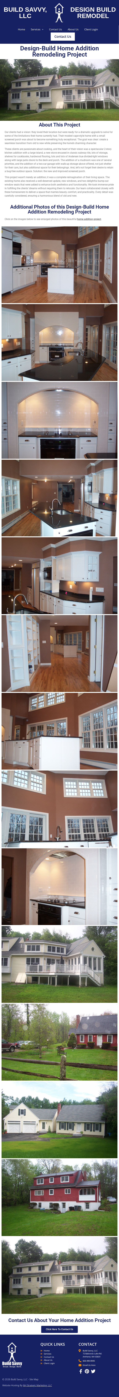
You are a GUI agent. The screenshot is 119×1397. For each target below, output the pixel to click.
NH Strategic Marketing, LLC (37, 1385)
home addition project (89, 219)
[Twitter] (93, 1371)
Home (21, 29)
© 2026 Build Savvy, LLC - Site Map (20, 1379)
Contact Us (55, 29)
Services (35, 29)
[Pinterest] (87, 1371)
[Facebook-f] (81, 1371)
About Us (73, 29)
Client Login (91, 29)
